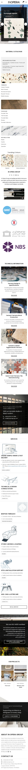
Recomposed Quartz (6, 91)
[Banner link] (14, 275)
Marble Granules (6, 69)
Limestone (3, 144)
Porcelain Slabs (4, 118)
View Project (8, 16)
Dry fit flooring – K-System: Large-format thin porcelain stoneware (13, 67)
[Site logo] (14, 2)
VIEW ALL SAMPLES (6, 470)
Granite (3, 142)
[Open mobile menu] (1, 2)
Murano (7, 168)
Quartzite (3, 146)
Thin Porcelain (4, 115)
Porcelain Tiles (4, 113)
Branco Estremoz (21, 168)
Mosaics (3, 120)
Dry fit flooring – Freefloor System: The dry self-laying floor (14, 63)
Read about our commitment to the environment (14, 642)
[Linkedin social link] (18, 175)
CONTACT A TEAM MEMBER (11, 716)
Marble (2, 139)
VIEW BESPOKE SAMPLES (7, 521)
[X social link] (12, 175)
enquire (4, 553)
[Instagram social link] (14, 175)
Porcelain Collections (6, 122)
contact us (4, 498)
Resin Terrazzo (4, 89)
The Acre (7, 685)
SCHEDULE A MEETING (10, 423)
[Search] (26, 2)
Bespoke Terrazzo (5, 93)
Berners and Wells (20, 686)
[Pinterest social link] (16, 175)
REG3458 (8, 20)
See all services (14, 607)
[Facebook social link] (10, 175)
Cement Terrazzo (5, 87)
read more (14, 295)
